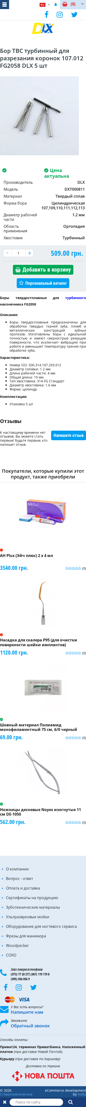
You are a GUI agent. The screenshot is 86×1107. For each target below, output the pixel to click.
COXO (11, 955)
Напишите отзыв (69, 435)
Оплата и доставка (23, 888)
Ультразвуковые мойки (27, 916)
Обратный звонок (30, 1026)
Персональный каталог (46, 283)
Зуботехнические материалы (33, 907)
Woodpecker (17, 945)
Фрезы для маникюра (26, 936)
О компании (17, 869)
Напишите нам (27, 1012)
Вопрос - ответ (19, 878)
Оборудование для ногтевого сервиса (41, 926)
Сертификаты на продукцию (32, 897)
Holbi (82, 1094)
